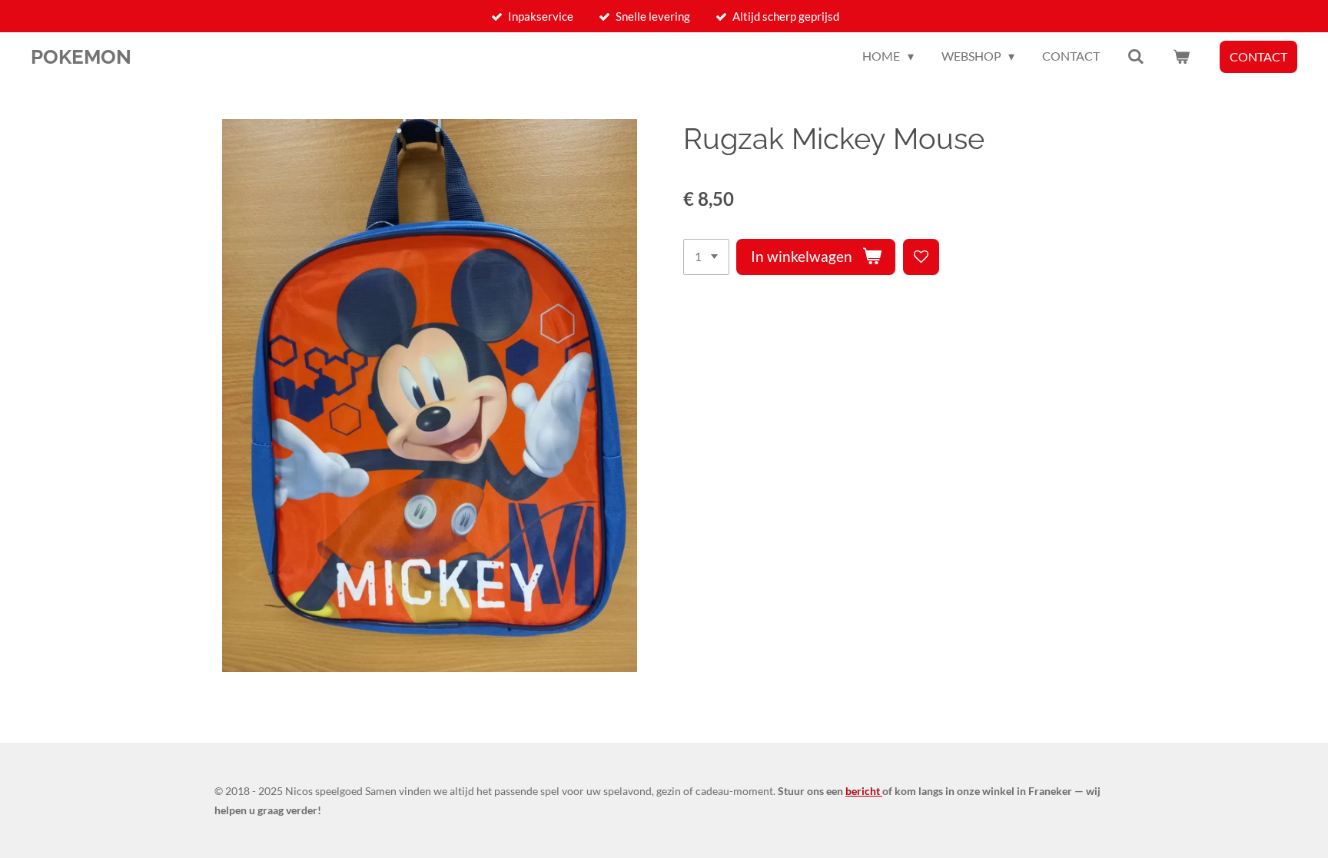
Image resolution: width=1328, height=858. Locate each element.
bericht (863, 790)
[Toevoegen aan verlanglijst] (921, 257)
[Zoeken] (1135, 56)
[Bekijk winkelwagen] (1181, 56)
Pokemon (81, 56)
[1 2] (706, 257)
